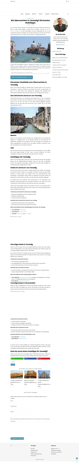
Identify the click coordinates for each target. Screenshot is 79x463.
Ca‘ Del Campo (22, 211)
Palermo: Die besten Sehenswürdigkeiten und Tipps (30, 382)
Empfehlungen (54, 13)
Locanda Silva (23, 209)
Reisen (40, 13)
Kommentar (12, 421)
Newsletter (12, 1)
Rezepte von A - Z (55, 448)
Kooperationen (34, 450)
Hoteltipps (12, 361)
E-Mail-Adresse (13, 406)
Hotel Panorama (23, 338)
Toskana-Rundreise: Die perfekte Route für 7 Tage (16, 382)
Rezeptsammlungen (56, 450)
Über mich (27, 13)
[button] (17, 359)
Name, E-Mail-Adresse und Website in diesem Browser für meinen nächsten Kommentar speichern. (30, 418)
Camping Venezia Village (25, 277)
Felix (14, 364)
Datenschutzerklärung (36, 454)
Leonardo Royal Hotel (24, 281)
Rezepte (34, 13)
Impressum (33, 455)
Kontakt (32, 448)
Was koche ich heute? (56, 452)
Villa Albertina (22, 336)
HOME (22, 13)
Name (11, 400)
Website (12, 411)
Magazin (47, 13)
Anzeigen (29, 77)
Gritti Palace (20, 213)
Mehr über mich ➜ (60, 44)
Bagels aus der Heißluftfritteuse (59, 57)
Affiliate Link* (34, 452)
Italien (28, 18)
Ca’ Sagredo (28, 213)
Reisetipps (53, 454)
